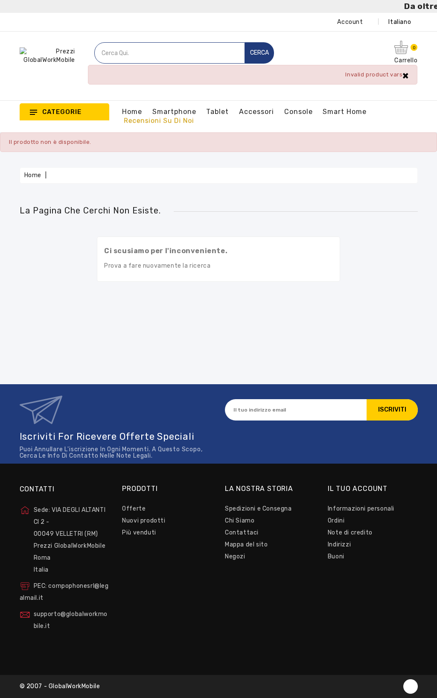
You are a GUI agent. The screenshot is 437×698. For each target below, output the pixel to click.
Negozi (235, 556)
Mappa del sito (246, 544)
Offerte (134, 508)
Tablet (217, 112)
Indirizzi (339, 544)
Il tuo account (357, 489)
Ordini (336, 520)
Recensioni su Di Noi (159, 121)
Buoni (336, 556)
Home (132, 112)
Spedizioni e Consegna (258, 508)
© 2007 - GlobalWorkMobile (60, 686)
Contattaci (242, 532)
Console (298, 112)
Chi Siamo (239, 520)
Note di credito (350, 532)
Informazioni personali (361, 508)
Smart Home (345, 112)
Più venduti (139, 532)
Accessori (256, 112)
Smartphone (174, 112)
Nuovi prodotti (143, 520)
